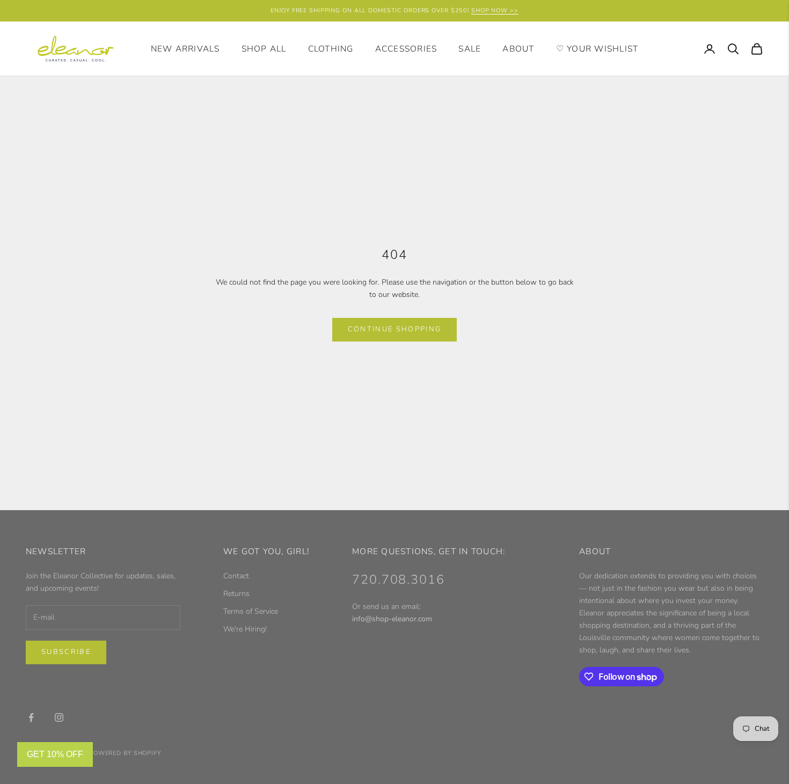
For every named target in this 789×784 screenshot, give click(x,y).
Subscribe (66, 652)
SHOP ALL (264, 49)
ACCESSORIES (406, 49)
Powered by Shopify (125, 753)
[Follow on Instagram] (59, 717)
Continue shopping (395, 329)
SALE (469, 49)
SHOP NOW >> (494, 10)
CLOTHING (331, 49)
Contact (236, 576)
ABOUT (518, 49)
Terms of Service (250, 611)
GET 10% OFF (55, 754)
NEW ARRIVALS (185, 49)
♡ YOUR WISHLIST (597, 49)
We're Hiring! (245, 629)
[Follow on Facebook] (31, 717)
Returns (236, 594)
